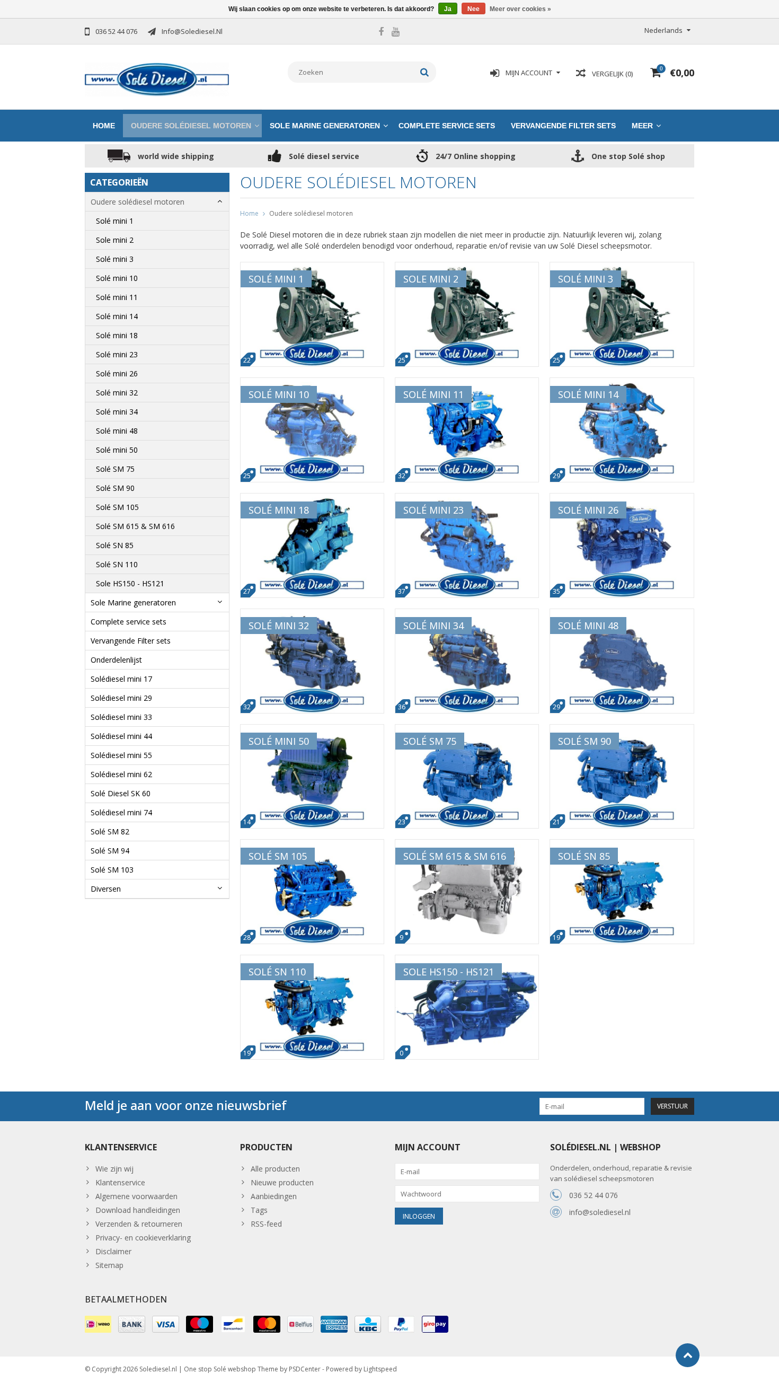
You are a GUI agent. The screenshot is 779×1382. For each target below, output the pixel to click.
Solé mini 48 (117, 431)
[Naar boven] (688, 1355)
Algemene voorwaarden (136, 1196)
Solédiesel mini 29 (121, 698)
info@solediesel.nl (600, 1212)
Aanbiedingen (274, 1196)
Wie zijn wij (114, 1169)
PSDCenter (305, 1369)
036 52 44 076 (593, 1195)
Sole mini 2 (115, 240)
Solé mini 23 (117, 354)
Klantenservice (120, 1182)
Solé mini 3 (115, 259)
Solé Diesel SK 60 (121, 793)
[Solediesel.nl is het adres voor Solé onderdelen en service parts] (157, 79)
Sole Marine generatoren (325, 125)
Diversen (106, 889)
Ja (448, 9)
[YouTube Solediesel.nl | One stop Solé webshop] (395, 33)
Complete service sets (447, 125)
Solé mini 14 (117, 316)
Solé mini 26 (117, 373)
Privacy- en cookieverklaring (143, 1238)
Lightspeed (380, 1369)
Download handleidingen (137, 1210)
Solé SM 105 (117, 507)
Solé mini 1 (115, 221)
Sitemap (109, 1265)
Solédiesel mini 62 (121, 774)
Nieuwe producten (282, 1182)
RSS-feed (266, 1224)
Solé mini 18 (117, 335)
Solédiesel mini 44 (121, 736)
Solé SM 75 (115, 469)
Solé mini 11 (117, 297)
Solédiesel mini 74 (121, 812)
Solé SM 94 (110, 851)
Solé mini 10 (117, 278)
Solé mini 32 (117, 393)
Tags (259, 1210)
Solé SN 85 (115, 545)
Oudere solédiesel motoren (191, 125)
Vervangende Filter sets (563, 125)
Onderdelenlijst (116, 660)
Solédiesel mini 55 (121, 755)
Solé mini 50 (117, 450)
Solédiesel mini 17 (121, 679)
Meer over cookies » (520, 9)
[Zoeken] (424, 72)
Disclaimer (113, 1251)
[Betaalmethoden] (98, 1324)
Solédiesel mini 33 (121, 717)
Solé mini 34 (117, 412)
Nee (473, 9)
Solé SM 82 (110, 831)
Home (104, 125)
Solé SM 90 (115, 488)
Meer (642, 125)
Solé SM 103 (112, 870)
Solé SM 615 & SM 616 (135, 526)
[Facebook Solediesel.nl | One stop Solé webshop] (381, 33)
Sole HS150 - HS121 (130, 583)
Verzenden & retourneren (138, 1224)
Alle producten (275, 1169)
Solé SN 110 (117, 564)
